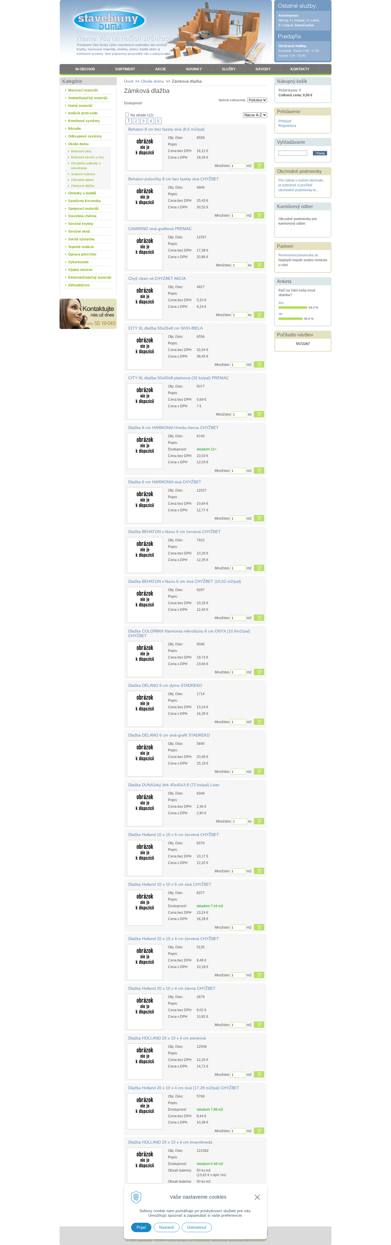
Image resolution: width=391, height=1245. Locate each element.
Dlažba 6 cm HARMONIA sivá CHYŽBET (164, 482)
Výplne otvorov (80, 270)
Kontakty (300, 69)
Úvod (128, 81)
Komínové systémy (84, 121)
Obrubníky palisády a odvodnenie (86, 165)
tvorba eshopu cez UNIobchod (188, 1240)
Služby (229, 69)
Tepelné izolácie (81, 247)
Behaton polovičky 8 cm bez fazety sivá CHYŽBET (173, 179)
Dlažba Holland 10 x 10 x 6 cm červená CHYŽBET (173, 834)
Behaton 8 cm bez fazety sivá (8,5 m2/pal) (166, 129)
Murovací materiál (83, 90)
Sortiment (125, 69)
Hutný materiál (80, 106)
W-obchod (85, 69)
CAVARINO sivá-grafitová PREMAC (160, 228)
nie (281, 314)
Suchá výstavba (81, 239)
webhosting (219, 1240)
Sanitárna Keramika (84, 201)
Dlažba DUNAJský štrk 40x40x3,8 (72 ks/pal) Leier (174, 785)
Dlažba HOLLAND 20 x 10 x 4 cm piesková (167, 1038)
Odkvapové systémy (85, 136)
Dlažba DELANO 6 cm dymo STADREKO (165, 685)
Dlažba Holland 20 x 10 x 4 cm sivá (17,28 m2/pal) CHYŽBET (183, 1088)
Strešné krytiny (80, 224)
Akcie (160, 69)
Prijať (141, 1227)
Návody (263, 69)
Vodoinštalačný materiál (87, 98)
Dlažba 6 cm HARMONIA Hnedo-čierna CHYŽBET (173, 427)
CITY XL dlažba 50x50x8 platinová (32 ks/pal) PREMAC (178, 378)
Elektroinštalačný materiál (89, 278)
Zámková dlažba (82, 185)
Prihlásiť (285, 121)
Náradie (74, 129)
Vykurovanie (78, 262)
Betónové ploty (81, 151)
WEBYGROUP (254, 1240)
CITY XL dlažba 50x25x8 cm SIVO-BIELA (165, 328)
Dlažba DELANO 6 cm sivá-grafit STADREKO (169, 735)
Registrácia (287, 126)
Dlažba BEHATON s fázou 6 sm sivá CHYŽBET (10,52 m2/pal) (184, 581)
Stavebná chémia (82, 216)
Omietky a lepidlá (82, 193)
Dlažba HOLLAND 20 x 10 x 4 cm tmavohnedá (170, 1142)
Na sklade (142, 115)
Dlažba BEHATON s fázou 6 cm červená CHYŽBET (174, 531)
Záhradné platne (82, 179)
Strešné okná (79, 232)
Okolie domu (152, 81)
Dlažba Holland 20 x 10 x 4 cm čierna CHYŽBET (172, 988)
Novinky (194, 69)
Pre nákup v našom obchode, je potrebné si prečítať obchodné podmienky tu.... (301, 185)
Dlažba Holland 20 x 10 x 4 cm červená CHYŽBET (173, 938)
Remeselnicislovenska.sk (298, 255)
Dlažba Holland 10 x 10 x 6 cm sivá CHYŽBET (170, 884)
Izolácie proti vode (83, 113)
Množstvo (222, 166)
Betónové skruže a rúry (87, 157)
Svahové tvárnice (83, 174)
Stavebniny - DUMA (109, 21)
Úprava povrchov (82, 254)
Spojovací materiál (83, 209)
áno (281, 302)
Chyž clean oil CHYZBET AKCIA (157, 278)
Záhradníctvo (79, 285)
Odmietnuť (196, 1227)
